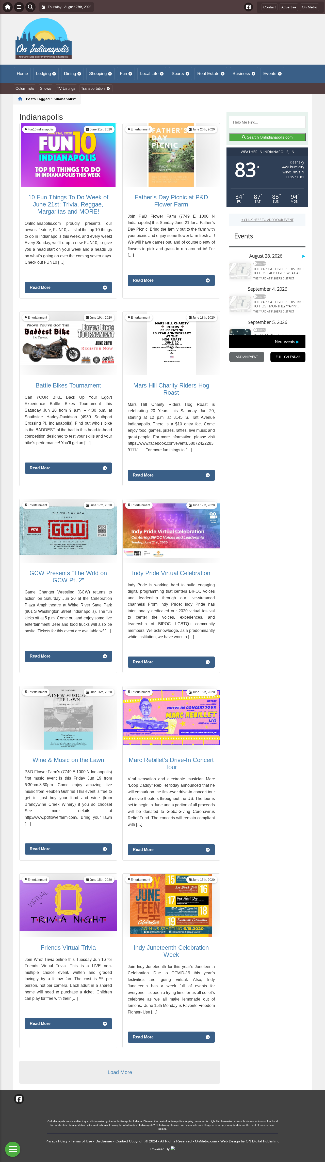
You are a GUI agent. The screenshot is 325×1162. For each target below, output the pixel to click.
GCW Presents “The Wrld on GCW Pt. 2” (68, 577)
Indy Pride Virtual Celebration (171, 573)
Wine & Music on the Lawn (68, 759)
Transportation (93, 88)
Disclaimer (103, 1141)
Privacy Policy (56, 1141)
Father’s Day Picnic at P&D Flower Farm (171, 201)
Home (22, 73)
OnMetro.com (206, 1141)
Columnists (24, 88)
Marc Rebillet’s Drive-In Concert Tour (171, 763)
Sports (178, 73)
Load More (120, 1072)
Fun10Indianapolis (41, 129)
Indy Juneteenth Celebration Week (171, 951)
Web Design (230, 1141)
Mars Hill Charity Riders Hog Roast (171, 389)
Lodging (43, 73)
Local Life (149, 73)
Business (241, 73)
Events (270, 73)
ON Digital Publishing (263, 1141)
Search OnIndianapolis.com (269, 137)
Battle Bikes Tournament (68, 385)
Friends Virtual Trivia (68, 947)
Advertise (288, 7)
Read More (40, 287)
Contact (269, 7)
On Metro (309, 7)
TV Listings (66, 88)
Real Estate (208, 73)
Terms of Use (81, 1141)
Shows (45, 88)
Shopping (98, 73)
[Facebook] (248, 7)
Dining (70, 73)
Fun (123, 73)
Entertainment (140, 129)
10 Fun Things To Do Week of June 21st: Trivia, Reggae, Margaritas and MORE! (68, 204)
